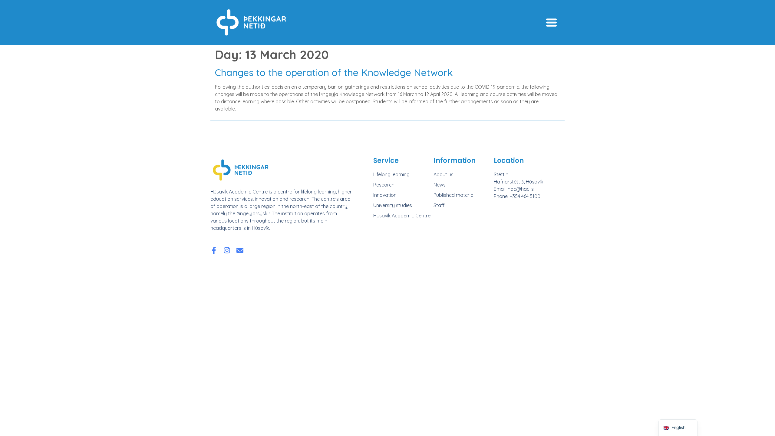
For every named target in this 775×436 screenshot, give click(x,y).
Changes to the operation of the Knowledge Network (334, 72)
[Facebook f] (213, 250)
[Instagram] (226, 250)
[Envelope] (239, 250)
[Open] (551, 22)
